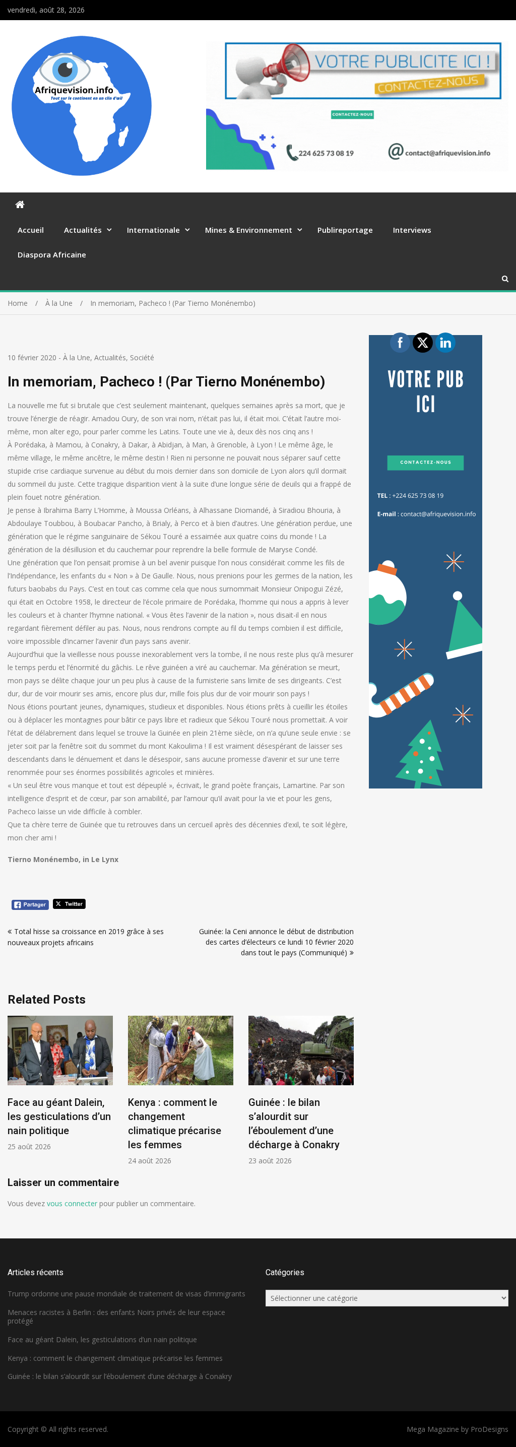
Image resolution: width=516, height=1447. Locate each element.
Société (142, 357)
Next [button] (347, 1095)
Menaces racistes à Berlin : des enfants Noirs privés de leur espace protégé (116, 1316)
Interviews (412, 230)
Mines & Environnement (248, 230)
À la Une (76, 357)
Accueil (31, 230)
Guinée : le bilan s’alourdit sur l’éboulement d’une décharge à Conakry (120, 1376)
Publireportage (345, 230)
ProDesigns (489, 1429)
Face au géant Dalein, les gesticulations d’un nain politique (59, 1116)
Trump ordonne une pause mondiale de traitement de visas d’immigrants (126, 1293)
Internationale (153, 230)
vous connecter (72, 1203)
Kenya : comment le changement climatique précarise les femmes (115, 1358)
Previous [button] (14, 1095)
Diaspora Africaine (52, 254)
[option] (60, 1083)
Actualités (83, 230)
